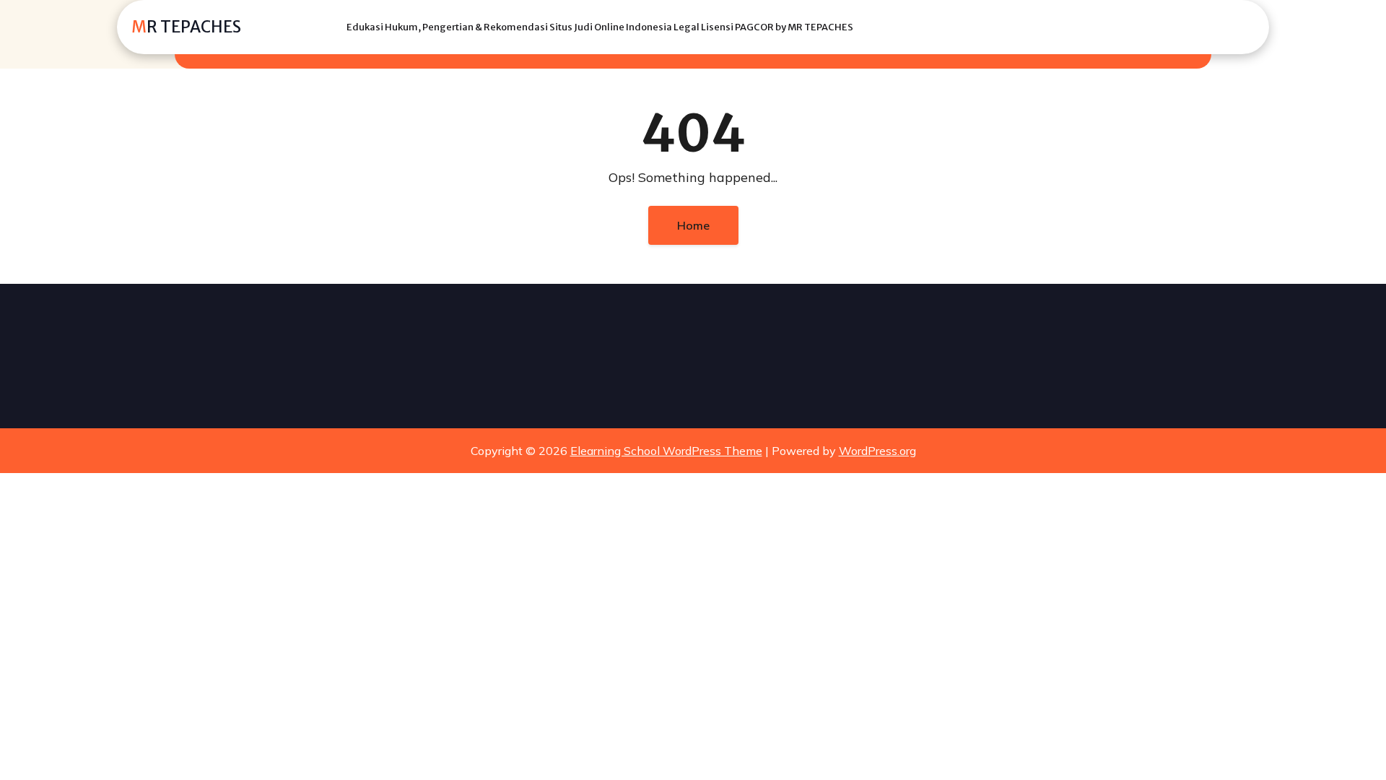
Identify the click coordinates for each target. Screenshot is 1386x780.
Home (693, 225)
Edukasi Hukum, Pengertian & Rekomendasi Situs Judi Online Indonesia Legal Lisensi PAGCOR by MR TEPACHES (599, 27)
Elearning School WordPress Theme (666, 450)
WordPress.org (877, 450)
